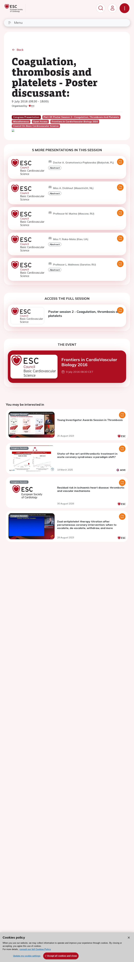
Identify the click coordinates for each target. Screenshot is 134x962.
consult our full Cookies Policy (35, 949)
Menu (18, 22)
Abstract (55, 167)
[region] (67, 947)
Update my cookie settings (26, 956)
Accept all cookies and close (62, 956)
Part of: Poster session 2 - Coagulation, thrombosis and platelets (81, 117)
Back (20, 50)
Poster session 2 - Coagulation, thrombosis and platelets (85, 314)
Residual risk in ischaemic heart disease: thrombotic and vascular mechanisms (90, 489)
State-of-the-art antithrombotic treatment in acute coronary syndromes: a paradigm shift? (87, 455)
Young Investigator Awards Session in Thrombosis (90, 420)
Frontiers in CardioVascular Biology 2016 (89, 362)
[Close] (128, 937)
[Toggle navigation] (124, 8)
